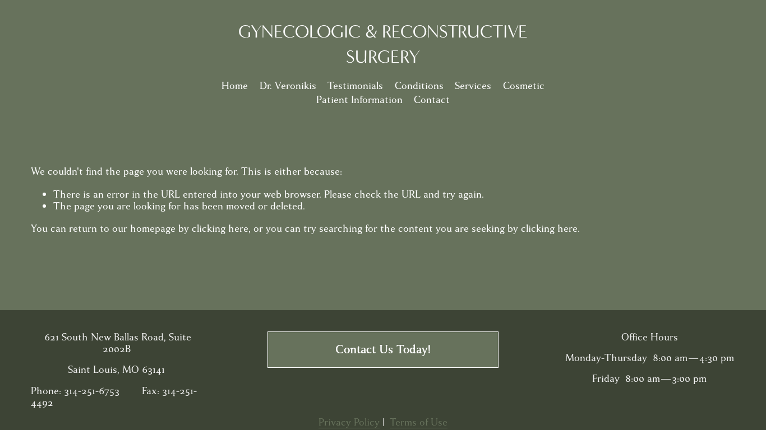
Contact (432, 100)
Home (235, 86)
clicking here (220, 229)
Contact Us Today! (383, 350)
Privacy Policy (349, 422)
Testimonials (355, 86)
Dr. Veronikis (288, 86)
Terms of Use (418, 422)
